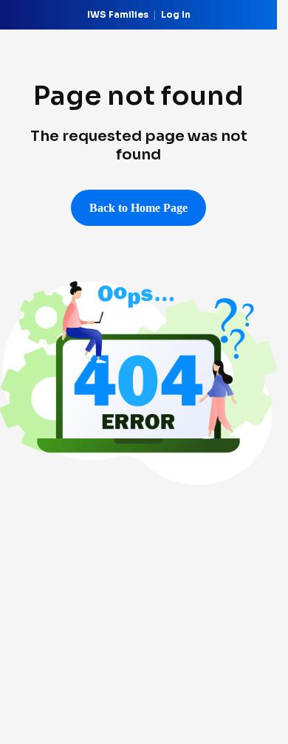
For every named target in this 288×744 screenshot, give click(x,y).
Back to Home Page (138, 208)
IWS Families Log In (139, 14)
